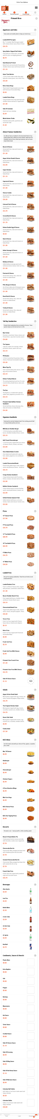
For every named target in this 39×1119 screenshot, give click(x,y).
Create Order (26, 13)
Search (4, 13)
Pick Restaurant (14, 13)
